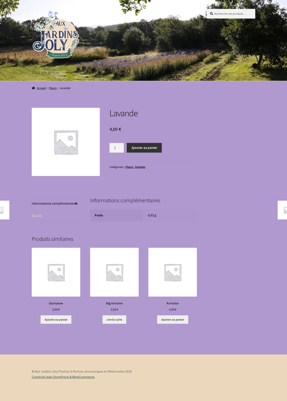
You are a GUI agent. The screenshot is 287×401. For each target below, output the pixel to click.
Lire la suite (114, 319)
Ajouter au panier (144, 147)
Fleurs (53, 88)
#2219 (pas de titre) (45, 72)
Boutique (98, 72)
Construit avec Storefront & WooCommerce (63, 377)
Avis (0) (37, 216)
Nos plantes (121, 72)
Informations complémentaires (55, 203)
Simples (140, 167)
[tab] (56, 203)
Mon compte (76, 72)
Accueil (41, 88)
